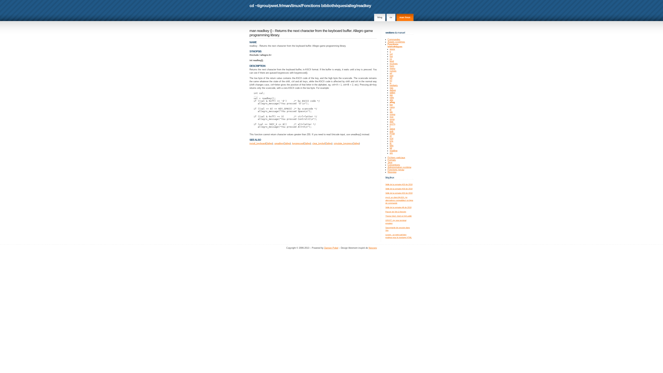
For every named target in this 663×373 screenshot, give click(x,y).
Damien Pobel (331, 248)
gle (391, 112)
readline (393, 151)
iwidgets (394, 85)
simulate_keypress (343, 143)
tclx (391, 141)
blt (391, 148)
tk (391, 143)
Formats (392, 160)
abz (391, 100)
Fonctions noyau (396, 170)
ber (391, 105)
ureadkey (279, 143)
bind (392, 61)
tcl (391, 80)
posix (392, 49)
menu (392, 68)
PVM (392, 134)
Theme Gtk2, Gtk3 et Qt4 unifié (398, 216)
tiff (391, 78)
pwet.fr (275, 5)
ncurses (394, 64)
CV (391, 17)
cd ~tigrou (258, 5)
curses (393, 71)
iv (390, 83)
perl (391, 76)
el (390, 109)
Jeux (390, 162)
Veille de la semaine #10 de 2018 (398, 193)
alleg (351, 5)
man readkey (259, 31)
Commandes (394, 39)
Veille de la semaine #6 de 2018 (398, 207)
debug (393, 90)
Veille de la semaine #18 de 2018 (398, 189)
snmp (392, 114)
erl (391, 73)
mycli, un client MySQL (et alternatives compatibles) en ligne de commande (399, 200)
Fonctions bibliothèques (324, 5)
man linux (405, 17)
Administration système (399, 167)
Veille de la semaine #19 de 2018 (398, 184)
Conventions (394, 165)
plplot (392, 129)
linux (296, 5)
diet (391, 122)
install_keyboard (257, 143)
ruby (392, 97)
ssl (391, 54)
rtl (391, 136)
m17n (392, 124)
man (287, 5)
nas (391, 88)
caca (392, 107)
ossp (392, 119)
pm (391, 153)
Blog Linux (389, 177)
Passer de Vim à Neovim (395, 212)
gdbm (392, 93)
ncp (391, 117)
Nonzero (373, 248)
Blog (379, 17)
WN (391, 146)
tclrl (391, 138)
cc (391, 59)
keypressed (298, 143)
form (392, 66)
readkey (364, 5)
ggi (391, 95)
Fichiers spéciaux (396, 157)
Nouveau (392, 172)
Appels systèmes (396, 42)
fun (391, 56)
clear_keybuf (318, 143)
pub (391, 131)
